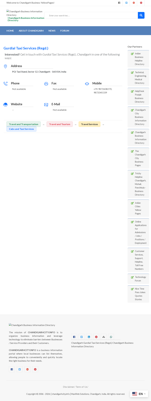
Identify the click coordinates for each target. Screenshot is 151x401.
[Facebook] (118, 3)
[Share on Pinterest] (96, 337)
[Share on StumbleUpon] (104, 337)
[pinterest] (140, 3)
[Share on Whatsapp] (111, 337)
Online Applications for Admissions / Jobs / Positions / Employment (141, 232)
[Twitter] (126, 3)
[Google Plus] (133, 3)
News (52, 30)
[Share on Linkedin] (89, 337)
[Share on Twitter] (81, 337)
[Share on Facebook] (74, 337)
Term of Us (81, 386)
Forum (64, 30)
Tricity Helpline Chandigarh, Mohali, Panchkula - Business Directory (140, 184)
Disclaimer (68, 386)
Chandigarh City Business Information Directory (140, 117)
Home (10, 30)
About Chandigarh (31, 30)
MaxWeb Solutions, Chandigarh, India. (89, 394)
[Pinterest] (35, 369)
